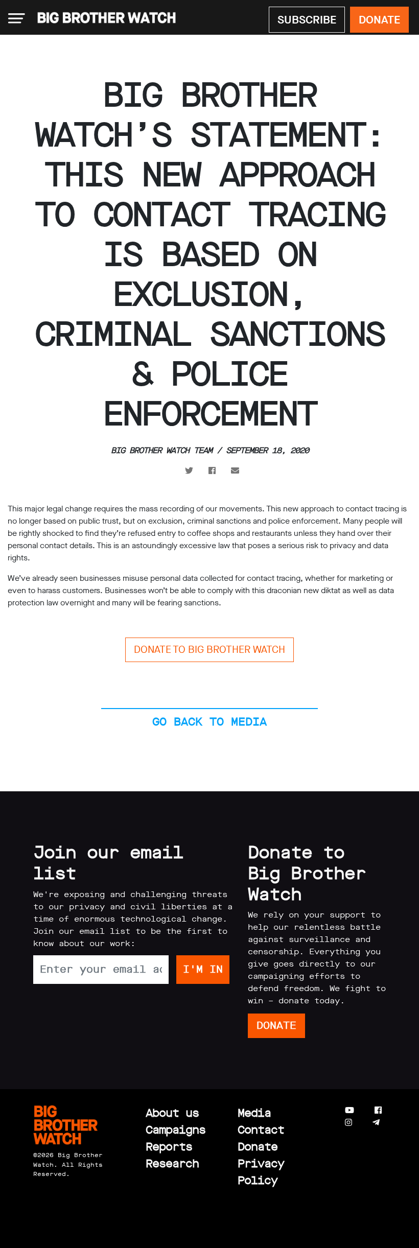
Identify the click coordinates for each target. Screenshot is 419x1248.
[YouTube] (349, 1110)
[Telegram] (376, 1122)
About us (172, 1112)
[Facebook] (378, 1110)
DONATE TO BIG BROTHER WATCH (209, 649)
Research (172, 1163)
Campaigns (175, 1129)
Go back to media (209, 721)
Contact (261, 1129)
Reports (169, 1146)
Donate (257, 1146)
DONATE (379, 19)
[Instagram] (348, 1122)
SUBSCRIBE (306, 19)
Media (254, 1112)
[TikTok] (396, 1122)
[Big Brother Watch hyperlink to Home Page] (103, 18)
